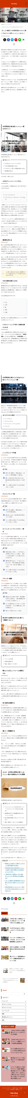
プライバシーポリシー (6, 1088)
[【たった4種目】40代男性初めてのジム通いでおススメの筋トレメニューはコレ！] (12, 39)
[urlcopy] (14, 44)
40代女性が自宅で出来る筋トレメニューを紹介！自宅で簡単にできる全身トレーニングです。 (14, 869)
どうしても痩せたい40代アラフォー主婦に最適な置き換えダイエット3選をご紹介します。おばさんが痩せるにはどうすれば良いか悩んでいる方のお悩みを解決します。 (18, 1072)
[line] (19, 39)
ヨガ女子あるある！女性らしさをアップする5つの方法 (17, 930)
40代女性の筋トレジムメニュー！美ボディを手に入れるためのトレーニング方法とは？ (14, 888)
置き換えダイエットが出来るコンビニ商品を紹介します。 (18, 1059)
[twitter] (4, 39)
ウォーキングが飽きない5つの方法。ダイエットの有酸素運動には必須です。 (17, 939)
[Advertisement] (14, 108)
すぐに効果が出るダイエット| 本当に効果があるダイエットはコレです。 (18, 1050)
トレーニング (5, 908)
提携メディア (18, 1089)
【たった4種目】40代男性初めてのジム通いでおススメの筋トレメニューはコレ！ (15, 882)
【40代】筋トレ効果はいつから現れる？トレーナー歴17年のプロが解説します (14, 876)
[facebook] (8, 39)
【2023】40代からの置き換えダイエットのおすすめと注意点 (18, 1032)
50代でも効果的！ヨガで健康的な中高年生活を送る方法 (17, 949)
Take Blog (14, 3)
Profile (21, 1088)
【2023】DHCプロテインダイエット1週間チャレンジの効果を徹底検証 (18, 1041)
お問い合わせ (15, 1088)
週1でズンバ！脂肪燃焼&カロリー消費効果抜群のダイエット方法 (17, 958)
